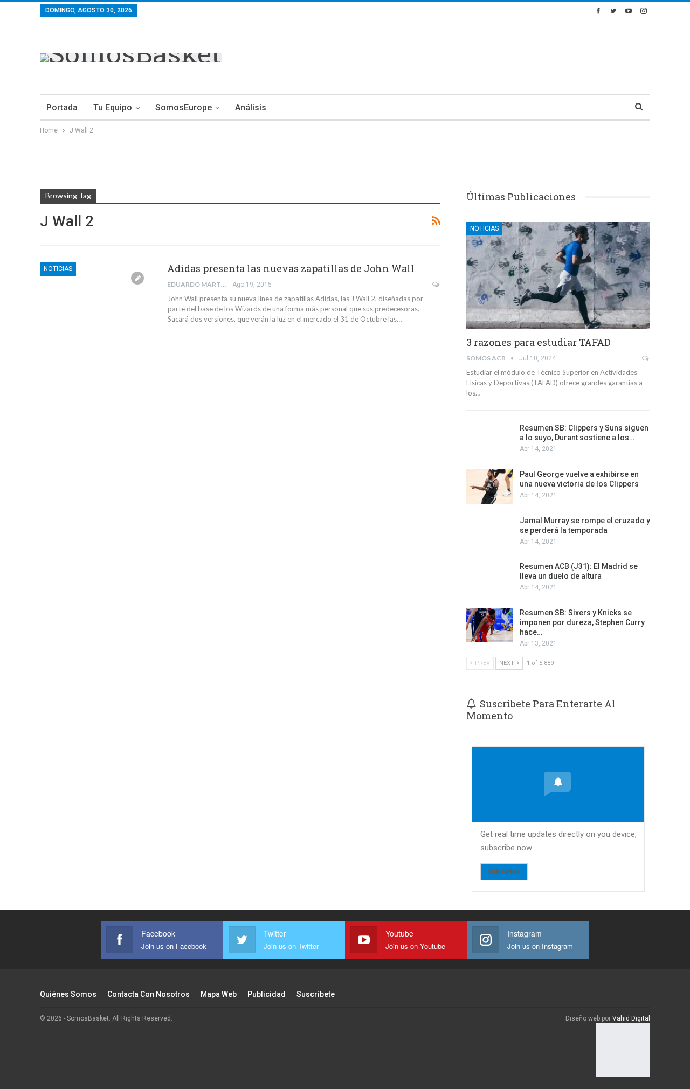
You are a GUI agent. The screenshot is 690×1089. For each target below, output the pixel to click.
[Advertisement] (454, 55)
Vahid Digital (631, 1018)
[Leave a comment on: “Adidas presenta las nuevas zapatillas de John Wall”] (436, 284)
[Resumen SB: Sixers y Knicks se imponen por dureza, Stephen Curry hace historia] (489, 625)
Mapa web (219, 994)
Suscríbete (315, 994)
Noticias (58, 269)
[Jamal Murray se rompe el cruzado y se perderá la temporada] (489, 533)
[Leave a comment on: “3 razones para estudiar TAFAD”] (646, 358)
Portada (62, 107)
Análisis (250, 107)
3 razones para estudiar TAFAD (538, 342)
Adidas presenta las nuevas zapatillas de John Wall (291, 268)
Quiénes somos (68, 994)
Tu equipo (112, 107)
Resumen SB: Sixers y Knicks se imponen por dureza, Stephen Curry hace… (582, 622)
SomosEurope (183, 107)
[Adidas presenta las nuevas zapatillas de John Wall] (96, 298)
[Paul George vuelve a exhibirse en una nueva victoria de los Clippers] (489, 486)
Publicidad (266, 994)
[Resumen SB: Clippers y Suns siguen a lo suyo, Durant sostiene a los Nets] (489, 440)
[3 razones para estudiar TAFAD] (558, 275)
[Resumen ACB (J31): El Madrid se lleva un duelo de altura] (489, 578)
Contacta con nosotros (148, 994)
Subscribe (504, 871)
